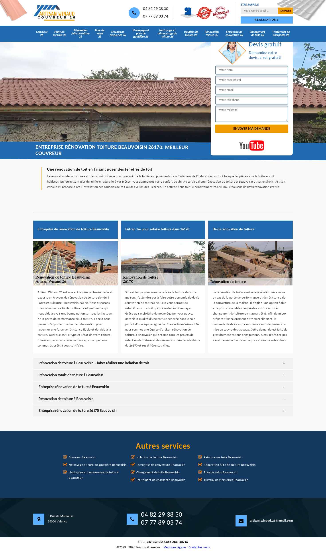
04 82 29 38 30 (155, 9)
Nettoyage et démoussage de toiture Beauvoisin (93, 475)
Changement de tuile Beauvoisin (158, 472)
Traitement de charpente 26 (281, 33)
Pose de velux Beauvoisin (220, 472)
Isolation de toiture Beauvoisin (157, 457)
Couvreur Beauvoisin (82, 457)
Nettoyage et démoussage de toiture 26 (167, 33)
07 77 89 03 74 (155, 16)
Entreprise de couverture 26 (234, 33)
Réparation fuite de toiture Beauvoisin (229, 465)
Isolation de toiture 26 (191, 33)
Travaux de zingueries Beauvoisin (226, 480)
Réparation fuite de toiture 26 (80, 33)
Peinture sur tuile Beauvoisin (223, 457)
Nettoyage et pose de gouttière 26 (141, 33)
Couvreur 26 (41, 33)
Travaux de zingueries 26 (118, 33)
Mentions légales (174, 547)
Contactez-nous (199, 547)
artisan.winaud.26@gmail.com (271, 520)
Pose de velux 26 (99, 33)
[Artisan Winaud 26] (54, 13)
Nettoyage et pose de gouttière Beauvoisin (98, 465)
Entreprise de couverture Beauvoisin (160, 465)
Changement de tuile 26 (257, 33)
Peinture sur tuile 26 (59, 33)
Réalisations (267, 20)
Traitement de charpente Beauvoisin (160, 480)
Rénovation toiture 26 (212, 33)
